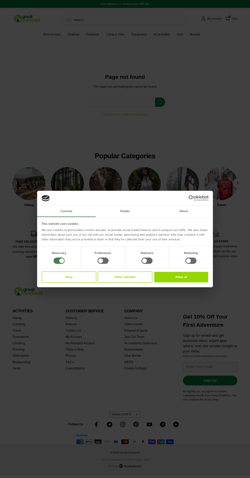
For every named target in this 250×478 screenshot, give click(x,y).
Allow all (181, 277)
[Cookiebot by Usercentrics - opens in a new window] (191, 198)
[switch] (103, 261)
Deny (68, 277)
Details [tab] (125, 211)
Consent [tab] (66, 211)
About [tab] (183, 211)
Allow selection (125, 277)
